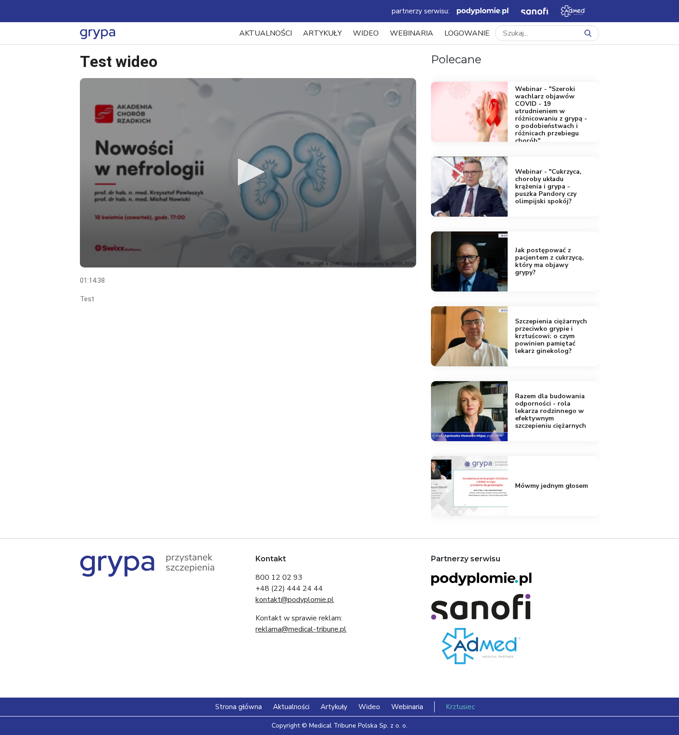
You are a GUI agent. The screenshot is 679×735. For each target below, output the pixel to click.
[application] (248, 172)
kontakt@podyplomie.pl (294, 600)
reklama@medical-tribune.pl (300, 629)
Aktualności (265, 33)
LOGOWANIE (467, 33)
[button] (248, 172)
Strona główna (238, 706)
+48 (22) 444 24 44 (289, 588)
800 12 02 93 (279, 577)
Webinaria (411, 33)
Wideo (366, 33)
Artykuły (322, 33)
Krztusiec (460, 706)
